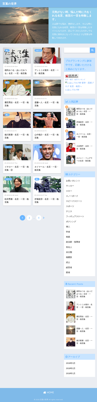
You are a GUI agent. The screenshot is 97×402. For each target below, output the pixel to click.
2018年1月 (70, 373)
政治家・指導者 (73, 242)
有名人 (69, 247)
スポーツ (38, 50)
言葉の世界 (9, 3)
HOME (50, 392)
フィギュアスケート (75, 216)
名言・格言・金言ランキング (75, 79)
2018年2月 (70, 368)
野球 (68, 272)
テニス (69, 211)
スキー (69, 191)
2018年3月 (70, 363)
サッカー (38, 147)
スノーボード (72, 196)
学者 (68, 232)
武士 (68, 262)
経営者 (69, 267)
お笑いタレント (73, 181)
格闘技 (69, 257)
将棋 (68, 237)
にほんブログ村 (72, 90)
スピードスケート (74, 201)
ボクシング (71, 221)
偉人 (7, 50)
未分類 (69, 252)
